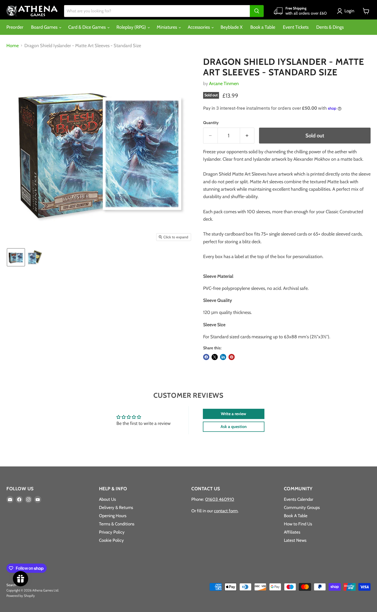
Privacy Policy (112, 532)
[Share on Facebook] (206, 357)
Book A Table (295, 515)
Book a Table (262, 27)
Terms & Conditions (116, 523)
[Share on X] (215, 357)
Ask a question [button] (234, 426)
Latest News (295, 540)
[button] (346, 11)
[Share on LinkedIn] (223, 357)
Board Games (44, 27)
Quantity (211, 122)
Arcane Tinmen (224, 83)
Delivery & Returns (116, 507)
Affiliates (292, 532)
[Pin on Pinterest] (232, 357)
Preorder (14, 27)
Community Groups (302, 507)
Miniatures (167, 27)
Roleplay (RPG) (131, 27)
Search (11, 585)
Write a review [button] (233, 413)
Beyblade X (232, 27)
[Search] (257, 11)
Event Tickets (296, 27)
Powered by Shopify (20, 596)
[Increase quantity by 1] (247, 135)
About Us (107, 499)
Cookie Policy (111, 540)
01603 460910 (219, 499)
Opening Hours (112, 515)
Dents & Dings (330, 27)
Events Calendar (298, 499)
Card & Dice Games (87, 27)
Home (12, 45)
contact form (226, 510)
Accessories (199, 27)
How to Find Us (298, 523)
